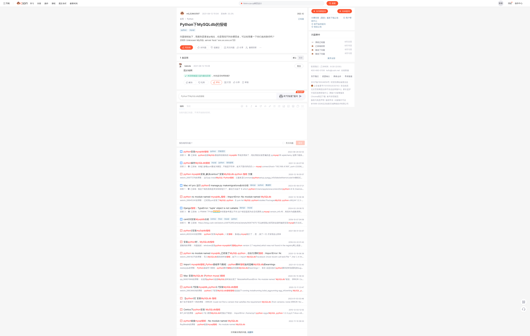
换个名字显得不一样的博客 (191, 302)
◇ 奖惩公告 (316, 27)
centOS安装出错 (196, 219)
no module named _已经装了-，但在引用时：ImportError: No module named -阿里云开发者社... (255, 253)
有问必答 (229, 163)
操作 (197, 163)
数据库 (268, 185)
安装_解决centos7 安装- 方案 (218, 174)
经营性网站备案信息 (339, 82)
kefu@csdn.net (333, 70)
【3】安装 (200, 298)
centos (213, 219)
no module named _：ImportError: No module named (227, 196)
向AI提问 (346, 11)
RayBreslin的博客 (187, 324)
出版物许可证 (340, 100)
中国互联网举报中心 (319, 93)
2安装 (197, 230)
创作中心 (519, 3)
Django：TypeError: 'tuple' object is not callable (211, 208)
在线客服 (345, 70)
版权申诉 (329, 100)
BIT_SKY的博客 (186, 313)
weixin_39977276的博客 (191, 177)
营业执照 (344, 86)
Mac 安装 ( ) (204, 275)
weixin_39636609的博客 (191, 290)
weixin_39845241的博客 (191, 200)
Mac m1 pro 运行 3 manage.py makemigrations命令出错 (216, 185)
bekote (188, 66)
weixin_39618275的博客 (191, 257)
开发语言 (221, 151)
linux (220, 219)
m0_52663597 (193, 13)
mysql (192, 30)
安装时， (199, 241)
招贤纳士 (326, 76)
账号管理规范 (332, 96)
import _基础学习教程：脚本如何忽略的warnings (229, 264)
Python (190, 19)
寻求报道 (348, 76)
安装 (196, 151)
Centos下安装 (202, 309)
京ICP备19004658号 (320, 82)
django (252, 185)
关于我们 (315, 76)
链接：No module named (211, 320)
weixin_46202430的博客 (191, 234)
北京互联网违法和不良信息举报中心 (326, 89)
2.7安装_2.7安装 (211, 287)
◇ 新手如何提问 (318, 24)
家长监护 (347, 89)
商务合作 (337, 76)
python (183, 30)
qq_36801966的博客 (189, 279)
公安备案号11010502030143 (327, 86)
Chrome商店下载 (318, 96)
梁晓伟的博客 (186, 245)
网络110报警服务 (336, 93)
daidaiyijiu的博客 (187, 268)
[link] (182, 19)
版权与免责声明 (317, 100)
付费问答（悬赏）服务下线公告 (325, 18)
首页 (182, 19)
